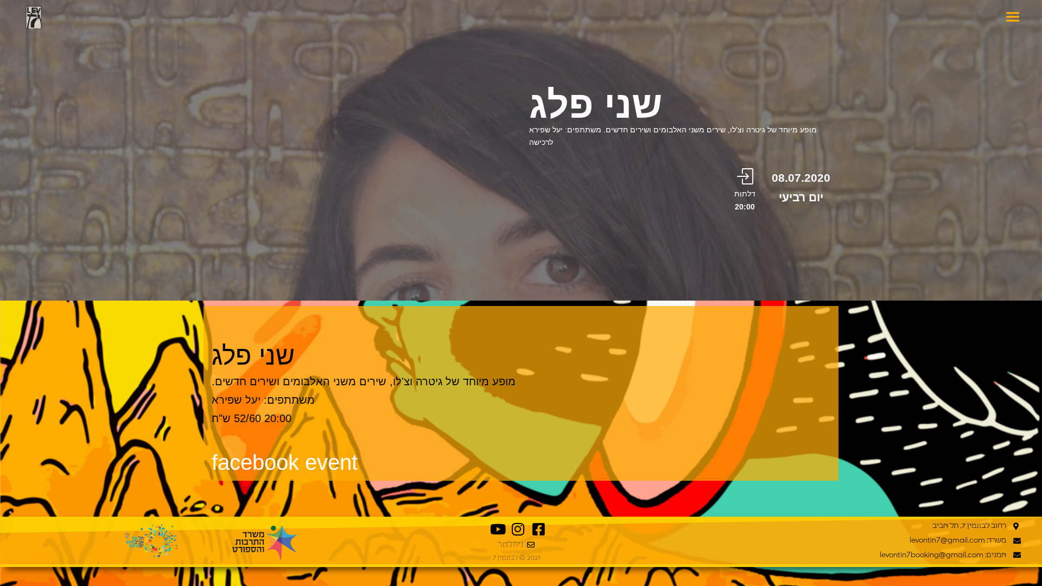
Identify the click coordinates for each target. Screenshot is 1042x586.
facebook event (285, 462)
